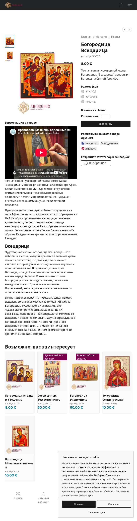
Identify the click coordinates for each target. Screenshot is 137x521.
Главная (86, 37)
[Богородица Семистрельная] (117, 372)
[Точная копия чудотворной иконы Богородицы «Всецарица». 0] (9, 41)
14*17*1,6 (90, 101)
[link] (96, 511)
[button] (13, 5)
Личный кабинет (43, 500)
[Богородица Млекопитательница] (20, 435)
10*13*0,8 (91, 96)
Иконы (115, 37)
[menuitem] (124, 29)
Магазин (101, 37)
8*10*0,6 (90, 91)
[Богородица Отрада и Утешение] (20, 372)
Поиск (18, 498)
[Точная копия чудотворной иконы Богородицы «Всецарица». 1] (9, 55)
